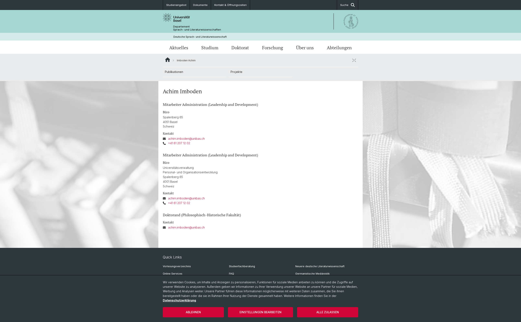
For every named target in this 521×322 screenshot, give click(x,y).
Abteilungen (339, 48)
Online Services (172, 273)
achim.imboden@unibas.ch (186, 138)
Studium (209, 48)
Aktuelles (178, 48)
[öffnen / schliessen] (354, 60)
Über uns (305, 48)
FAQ (231, 273)
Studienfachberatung (242, 266)
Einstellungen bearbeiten (260, 312)
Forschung (272, 48)
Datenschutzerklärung (179, 300)
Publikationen (174, 72)
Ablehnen (193, 312)
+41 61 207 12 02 (179, 143)
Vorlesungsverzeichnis (177, 266)
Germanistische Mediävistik (312, 273)
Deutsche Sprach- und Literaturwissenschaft (200, 36)
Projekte (236, 72)
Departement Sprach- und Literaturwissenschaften (197, 28)
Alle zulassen (327, 312)
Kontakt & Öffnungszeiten (230, 5)
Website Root (167, 59)
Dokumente (200, 5)
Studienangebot (176, 5)
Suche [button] (344, 5)
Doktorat (240, 48)
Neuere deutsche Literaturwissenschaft (320, 266)
